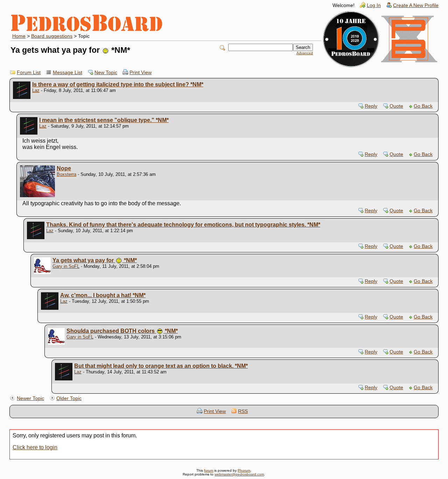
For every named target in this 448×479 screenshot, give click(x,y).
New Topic (105, 72)
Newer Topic (30, 398)
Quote (396, 106)
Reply (371, 106)
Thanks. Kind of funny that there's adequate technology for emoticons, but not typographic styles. (183, 225)
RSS (243, 411)
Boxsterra (66, 174)
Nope (64, 168)
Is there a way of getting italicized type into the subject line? (117, 84)
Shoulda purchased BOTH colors (122, 331)
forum (208, 470)
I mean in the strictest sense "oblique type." (104, 120)
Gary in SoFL (65, 266)
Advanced (304, 53)
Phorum (244, 470)
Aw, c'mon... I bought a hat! (103, 295)
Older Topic (69, 398)
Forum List (29, 72)
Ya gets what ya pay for (94, 260)
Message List (67, 72)
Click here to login (35, 447)
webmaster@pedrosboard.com (239, 474)
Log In (374, 5)
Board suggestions (51, 36)
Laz (36, 90)
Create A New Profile (416, 5)
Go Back (423, 106)
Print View (141, 72)
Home (19, 36)
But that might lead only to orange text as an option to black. (161, 366)
